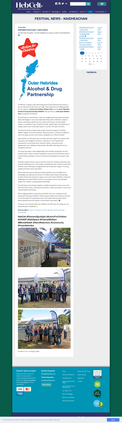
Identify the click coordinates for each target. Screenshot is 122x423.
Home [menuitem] (28, 12)
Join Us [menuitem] (82, 12)
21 (86, 61)
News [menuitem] (90, 12)
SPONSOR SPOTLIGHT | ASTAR (86, 48)
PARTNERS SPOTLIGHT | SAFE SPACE (86, 29)
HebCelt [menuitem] (36, 12)
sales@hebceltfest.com (48, 380)
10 (89, 56)
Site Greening (82, 374)
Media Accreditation (68, 397)
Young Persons (66, 378)
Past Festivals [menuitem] (99, 12)
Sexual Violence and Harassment (68, 386)
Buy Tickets (46, 384)
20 (82, 61)
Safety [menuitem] (64, 12)
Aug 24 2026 (100, 29)
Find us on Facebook (56, 3)
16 (89, 59)
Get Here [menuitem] (45, 12)
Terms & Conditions (30, 380)
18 (97, 59)
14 (82, 59)
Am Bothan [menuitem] (73, 12)
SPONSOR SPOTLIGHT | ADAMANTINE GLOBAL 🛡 (86, 34)
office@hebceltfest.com (48, 374)
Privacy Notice (23, 382)
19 (101, 59)
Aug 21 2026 (100, 33)
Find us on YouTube (66, 3)
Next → (91, 64)
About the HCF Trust (84, 371)
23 (93, 61)
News (26, 351)
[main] (45, 192)
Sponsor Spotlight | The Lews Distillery (85, 44)
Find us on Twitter (62, 3)
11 (93, 56)
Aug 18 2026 (100, 44)
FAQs (64, 371)
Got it (113, 420)
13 (100, 56)
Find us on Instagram (59, 3)
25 (101, 61)
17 (93, 59)
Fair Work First (66, 391)
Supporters (81, 378)
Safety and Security (68, 401)
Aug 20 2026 (100, 39)
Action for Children (35, 210)
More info (56, 420)
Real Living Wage (67, 394)
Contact (80, 381)
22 (89, 61)
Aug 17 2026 (100, 48)
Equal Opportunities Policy (68, 382)
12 (96, 56)
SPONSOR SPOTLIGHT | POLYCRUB (86, 39)
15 (86, 59)
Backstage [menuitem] (55, 12)
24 (97, 61)
